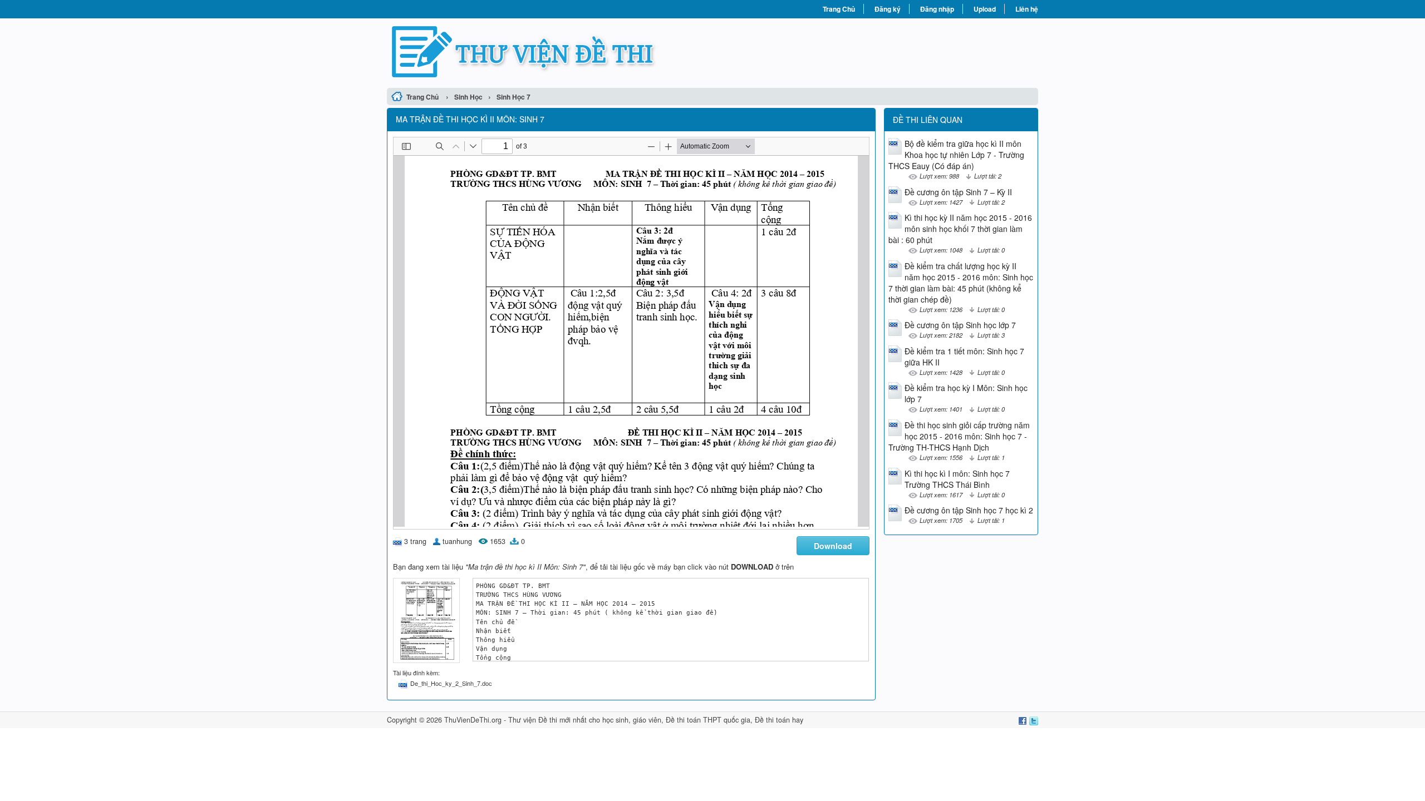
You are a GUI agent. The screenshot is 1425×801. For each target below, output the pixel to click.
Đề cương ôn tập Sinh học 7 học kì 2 (969, 510)
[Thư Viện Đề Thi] (549, 52)
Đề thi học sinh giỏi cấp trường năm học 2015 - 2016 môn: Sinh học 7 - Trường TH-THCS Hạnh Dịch (959, 436)
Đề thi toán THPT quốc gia (708, 720)
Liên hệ (1026, 9)
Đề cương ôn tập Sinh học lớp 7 (960, 324)
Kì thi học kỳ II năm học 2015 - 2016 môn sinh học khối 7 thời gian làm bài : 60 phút (960, 228)
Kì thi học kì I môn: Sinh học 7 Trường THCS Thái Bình (957, 479)
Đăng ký (887, 9)
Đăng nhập (937, 9)
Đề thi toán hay (779, 720)
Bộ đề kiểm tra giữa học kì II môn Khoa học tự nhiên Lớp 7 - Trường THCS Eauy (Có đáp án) (956, 154)
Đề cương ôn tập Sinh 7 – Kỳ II (958, 191)
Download (833, 545)
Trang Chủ (839, 9)
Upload (985, 9)
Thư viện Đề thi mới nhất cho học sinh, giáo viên (584, 720)
